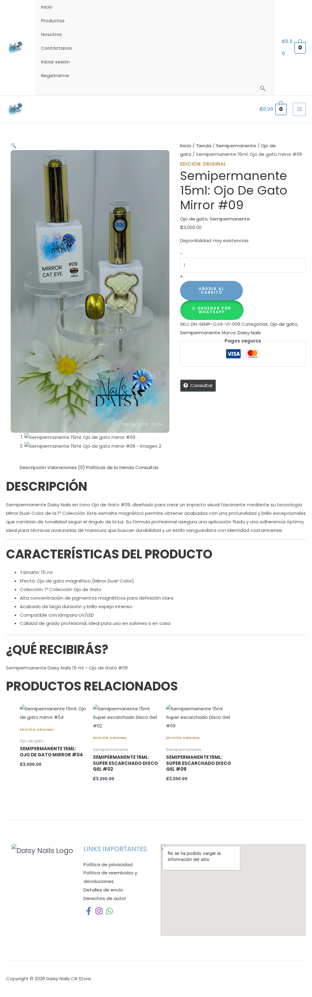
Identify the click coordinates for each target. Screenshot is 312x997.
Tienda (203, 145)
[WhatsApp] (109, 911)
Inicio (46, 7)
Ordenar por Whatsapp (214, 310)
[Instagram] (99, 911)
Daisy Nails (249, 332)
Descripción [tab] (33, 467)
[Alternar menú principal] (299, 109)
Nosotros (51, 34)
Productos (53, 20)
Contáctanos (56, 48)
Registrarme (55, 75)
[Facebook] (88, 911)
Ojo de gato (193, 219)
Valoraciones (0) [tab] (66, 467)
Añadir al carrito (211, 290)
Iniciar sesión (55, 62)
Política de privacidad (108, 864)
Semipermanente (236, 145)
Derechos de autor (104, 898)
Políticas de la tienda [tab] (110, 467)
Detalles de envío (103, 890)
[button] (263, 88)
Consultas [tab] (146, 467)
